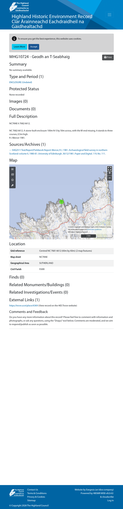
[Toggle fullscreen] (109, 168)
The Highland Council (38, 506)
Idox (101, 490)
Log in (110, 500)
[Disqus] (61, 368)
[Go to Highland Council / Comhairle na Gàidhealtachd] (18, 6)
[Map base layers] (12, 174)
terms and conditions (94, 229)
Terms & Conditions (36, 493)
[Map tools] (12, 185)
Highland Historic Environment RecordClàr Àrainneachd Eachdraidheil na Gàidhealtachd (52, 21)
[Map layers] (12, 169)
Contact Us (32, 490)
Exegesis (90, 490)
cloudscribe (108, 497)
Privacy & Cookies (36, 497)
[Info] (12, 180)
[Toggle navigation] (109, 15)
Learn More (19, 47)
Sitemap (31, 500)
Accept (33, 47)
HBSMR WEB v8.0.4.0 (103, 493)
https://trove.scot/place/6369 (23, 306)
